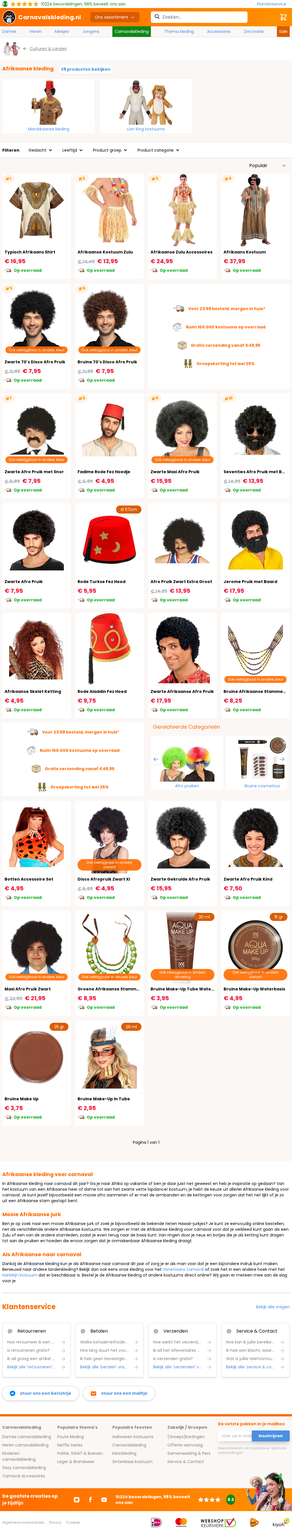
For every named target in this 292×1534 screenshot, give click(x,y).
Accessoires (219, 31)
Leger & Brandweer (76, 1461)
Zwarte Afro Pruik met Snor (34, 472)
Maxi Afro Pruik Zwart (28, 989)
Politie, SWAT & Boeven (80, 1453)
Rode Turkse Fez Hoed (101, 581)
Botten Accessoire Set (29, 879)
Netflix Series (69, 1445)
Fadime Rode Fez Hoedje (104, 472)
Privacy (55, 1522)
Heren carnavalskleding (25, 1445)
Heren (36, 31)
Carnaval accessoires (23, 1476)
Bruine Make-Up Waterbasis (254, 989)
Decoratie (254, 31)
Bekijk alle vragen (273, 1307)
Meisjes (62, 31)
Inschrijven (271, 1436)
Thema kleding (179, 31)
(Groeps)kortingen (185, 1437)
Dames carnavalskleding (26, 1437)
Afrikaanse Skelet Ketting (33, 691)
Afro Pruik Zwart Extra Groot (181, 581)
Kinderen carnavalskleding (19, 1456)
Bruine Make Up (21, 1099)
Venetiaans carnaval (184, 1269)
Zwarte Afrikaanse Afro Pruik (182, 691)
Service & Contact (185, 1461)
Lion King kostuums (146, 129)
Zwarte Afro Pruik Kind (248, 879)
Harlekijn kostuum (19, 1275)
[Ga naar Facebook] (90, 1500)
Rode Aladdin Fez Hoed (102, 691)
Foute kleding (70, 1437)
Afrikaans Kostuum (245, 252)
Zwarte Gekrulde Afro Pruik (180, 879)
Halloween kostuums (132, 1437)
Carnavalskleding (132, 31)
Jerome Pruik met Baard (250, 581)
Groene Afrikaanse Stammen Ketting (118, 989)
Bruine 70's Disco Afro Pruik (107, 362)
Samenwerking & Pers (188, 1453)
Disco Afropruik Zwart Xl (104, 879)
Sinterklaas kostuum (132, 1461)
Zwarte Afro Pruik (24, 581)
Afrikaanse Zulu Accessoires (181, 252)
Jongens (90, 31)
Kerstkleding (124, 1453)
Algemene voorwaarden (23, 1522)
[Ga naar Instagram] (77, 1500)
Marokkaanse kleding (48, 129)
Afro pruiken (187, 786)
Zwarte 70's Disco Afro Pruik (35, 362)
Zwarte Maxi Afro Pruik (175, 472)
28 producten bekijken (85, 69)
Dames (9, 31)
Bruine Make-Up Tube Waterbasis (187, 989)
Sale (283, 31)
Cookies (73, 1522)
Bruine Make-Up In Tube (104, 1099)
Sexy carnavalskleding (24, 1467)
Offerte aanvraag (185, 1445)
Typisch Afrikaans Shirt (30, 252)
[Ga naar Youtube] (104, 1500)
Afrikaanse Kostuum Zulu (105, 252)
